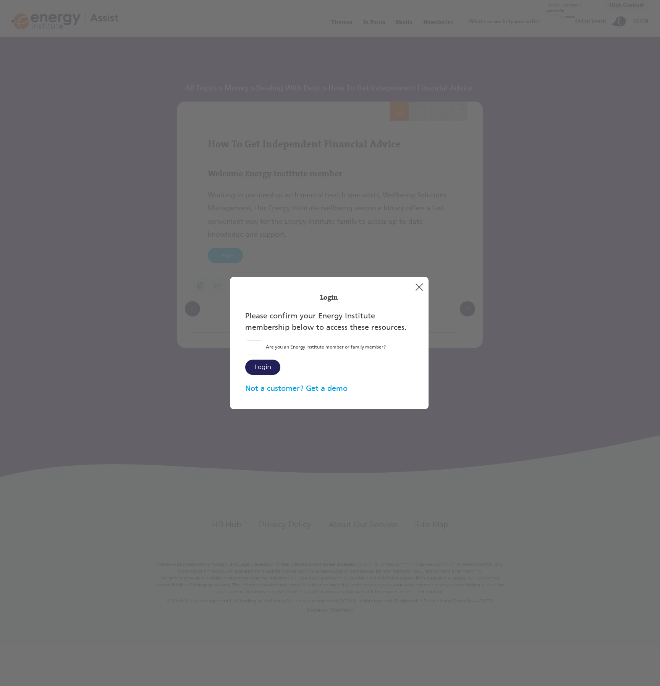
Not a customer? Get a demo (296, 388)
